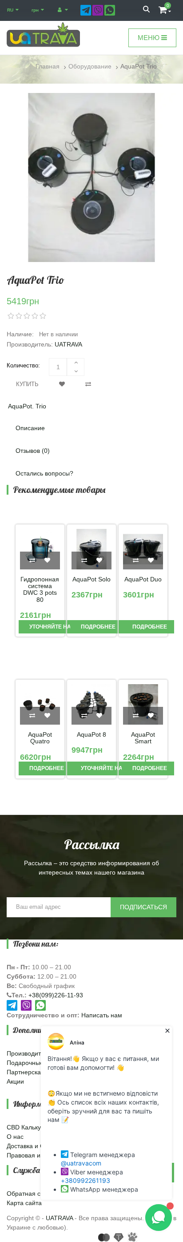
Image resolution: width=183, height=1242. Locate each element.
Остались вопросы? (44, 473)
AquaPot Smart (143, 738)
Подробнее (97, 627)
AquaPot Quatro (40, 738)
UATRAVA (68, 344)
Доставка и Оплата (34, 1145)
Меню (149, 37)
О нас (15, 1136)
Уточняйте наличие (59, 627)
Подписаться (143, 907)
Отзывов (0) (33, 450)
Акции (15, 1081)
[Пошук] (146, 10)
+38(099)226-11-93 (55, 995)
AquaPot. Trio (27, 406)
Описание (30, 427)
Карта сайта (24, 1202)
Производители (29, 1053)
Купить (27, 384)
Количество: (23, 365)
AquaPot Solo (91, 579)
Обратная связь (30, 1193)
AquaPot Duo (143, 579)
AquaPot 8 (91, 734)
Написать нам (101, 1015)
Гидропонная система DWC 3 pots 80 (39, 589)
